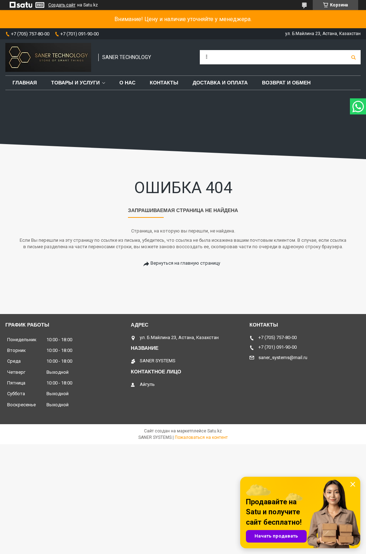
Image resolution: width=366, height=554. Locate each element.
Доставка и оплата (220, 82)
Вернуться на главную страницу (185, 263)
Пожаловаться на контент (201, 437)
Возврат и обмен (286, 82)
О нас (127, 82)
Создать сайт (61, 5)
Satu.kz (214, 430)
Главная (25, 82)
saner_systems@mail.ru (282, 357)
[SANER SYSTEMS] (48, 57)
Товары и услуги (75, 82)
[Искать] (353, 57)
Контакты (164, 82)
